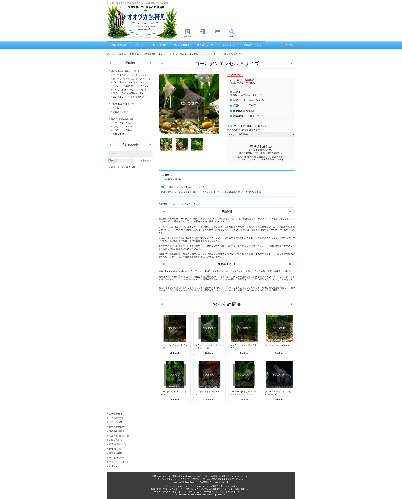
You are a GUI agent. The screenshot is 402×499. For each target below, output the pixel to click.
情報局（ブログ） (206, 45)
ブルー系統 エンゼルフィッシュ (128, 82)
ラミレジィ (118, 108)
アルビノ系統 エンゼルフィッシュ (129, 89)
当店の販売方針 (118, 45)
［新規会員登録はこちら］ (271, 159)
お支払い (138, 45)
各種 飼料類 (118, 134)
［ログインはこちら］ (247, 159)
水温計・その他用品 (123, 130)
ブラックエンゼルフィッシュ (206, 226)
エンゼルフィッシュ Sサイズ (177, 192)
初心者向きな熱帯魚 (251, 192)
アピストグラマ (120, 111)
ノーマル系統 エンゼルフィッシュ (192, 53)
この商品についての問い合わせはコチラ (184, 187)
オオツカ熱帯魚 (118, 54)
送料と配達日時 (158, 45)
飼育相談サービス (252, 45)
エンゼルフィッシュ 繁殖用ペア (128, 97)
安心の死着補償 (181, 45)
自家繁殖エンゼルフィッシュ (157, 53)
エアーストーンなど (123, 123)
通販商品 (134, 53)
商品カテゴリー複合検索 (123, 167)
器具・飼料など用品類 (122, 118)
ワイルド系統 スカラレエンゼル (128, 93)
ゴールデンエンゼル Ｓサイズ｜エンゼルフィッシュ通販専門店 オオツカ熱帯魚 (201, 486)
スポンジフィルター (123, 126)
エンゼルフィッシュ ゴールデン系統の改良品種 (216, 192)
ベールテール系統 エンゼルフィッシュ (132, 86)
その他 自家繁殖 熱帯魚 (122, 103)
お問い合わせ (229, 45)
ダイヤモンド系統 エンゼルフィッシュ (132, 78)
